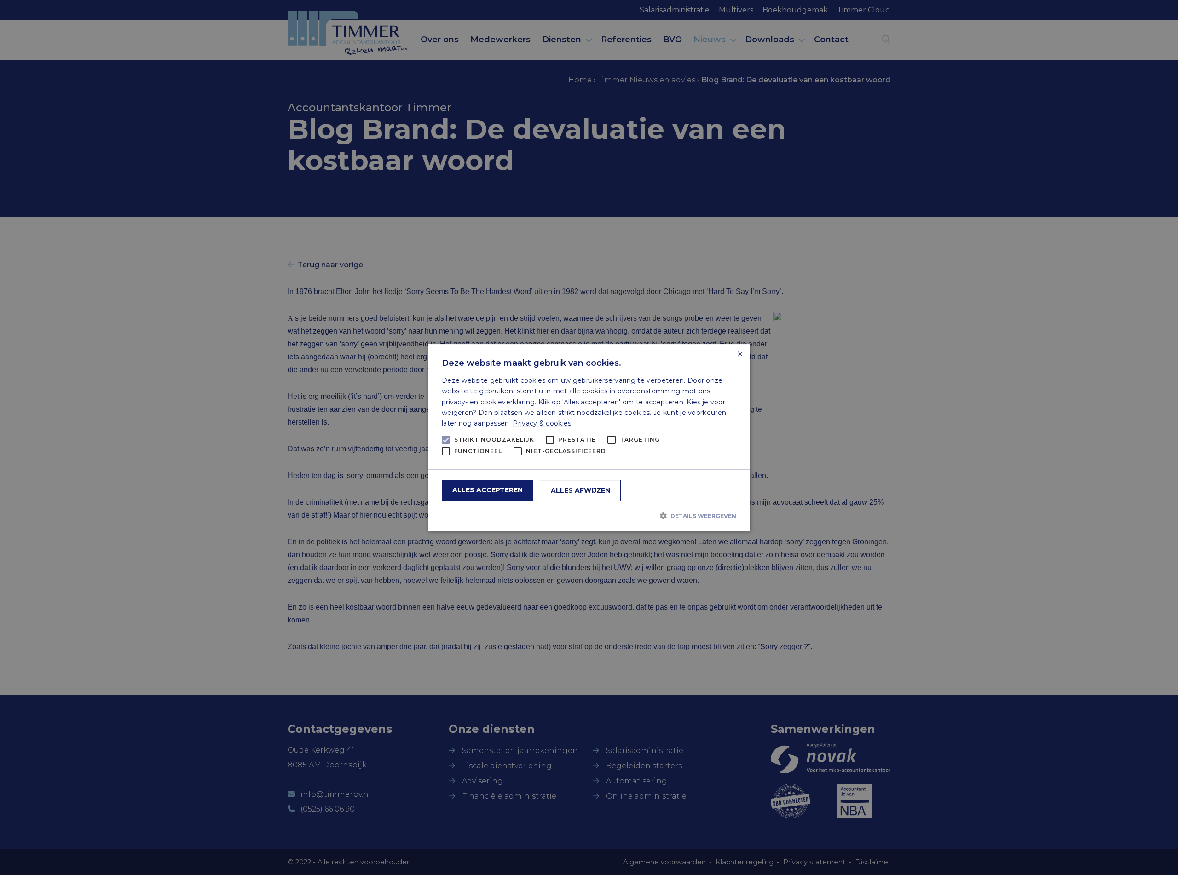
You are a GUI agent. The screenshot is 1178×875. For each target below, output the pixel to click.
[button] (589, 515)
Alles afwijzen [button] (580, 490)
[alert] (589, 437)
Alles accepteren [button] (487, 490)
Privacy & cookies (542, 423)
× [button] (739, 354)
